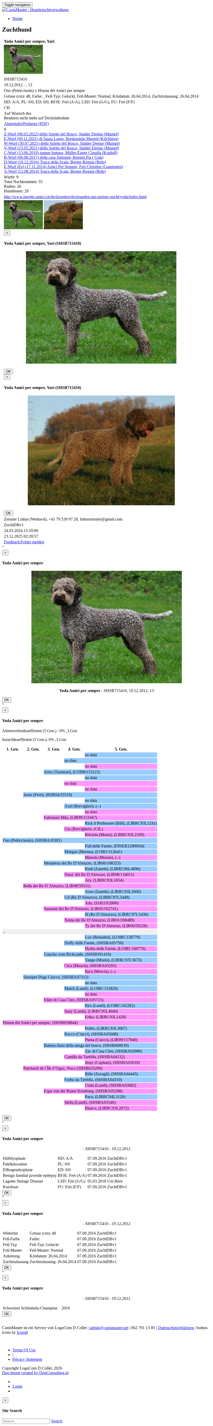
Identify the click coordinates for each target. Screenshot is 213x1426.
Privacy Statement (27, 1359)
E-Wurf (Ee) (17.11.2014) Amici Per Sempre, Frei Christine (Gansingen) (63, 166)
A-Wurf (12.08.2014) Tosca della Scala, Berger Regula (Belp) (55, 171)
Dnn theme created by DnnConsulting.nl (35, 1373)
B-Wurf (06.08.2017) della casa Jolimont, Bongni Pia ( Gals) (53, 157)
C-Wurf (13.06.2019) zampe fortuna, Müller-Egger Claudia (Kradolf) (60, 152)
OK (8, 371)
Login (17, 1386)
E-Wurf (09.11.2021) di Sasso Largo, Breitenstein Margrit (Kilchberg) (61, 138)
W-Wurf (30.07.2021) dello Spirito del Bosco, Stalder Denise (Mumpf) (62, 143)
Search (56, 1421)
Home (17, 18)
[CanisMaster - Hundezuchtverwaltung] (35, 10)
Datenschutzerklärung (176, 1328)
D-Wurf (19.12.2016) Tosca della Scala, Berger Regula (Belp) (55, 162)
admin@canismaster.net (109, 1328)
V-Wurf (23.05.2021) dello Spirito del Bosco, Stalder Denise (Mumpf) (61, 148)
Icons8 (22, 1332)
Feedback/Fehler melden (24, 542)
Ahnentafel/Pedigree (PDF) (26, 123)
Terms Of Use (24, 1350)
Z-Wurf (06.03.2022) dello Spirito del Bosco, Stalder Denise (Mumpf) (61, 134)
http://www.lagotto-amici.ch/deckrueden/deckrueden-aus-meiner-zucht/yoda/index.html (75, 197)
